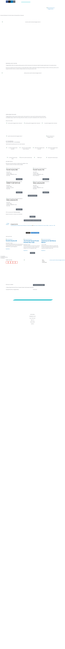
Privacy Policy (44, 262)
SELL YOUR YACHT (32, 318)
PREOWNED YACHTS (32, 316)
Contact (43, 261)
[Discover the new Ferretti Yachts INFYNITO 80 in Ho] (25, 229)
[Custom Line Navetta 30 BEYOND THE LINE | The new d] (39, 229)
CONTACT (32, 323)
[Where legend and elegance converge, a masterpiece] (12, 229)
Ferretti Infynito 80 (11, 241)
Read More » (8, 248)
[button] (7, 262)
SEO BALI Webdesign (40, 289)
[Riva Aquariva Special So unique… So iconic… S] (52, 229)
